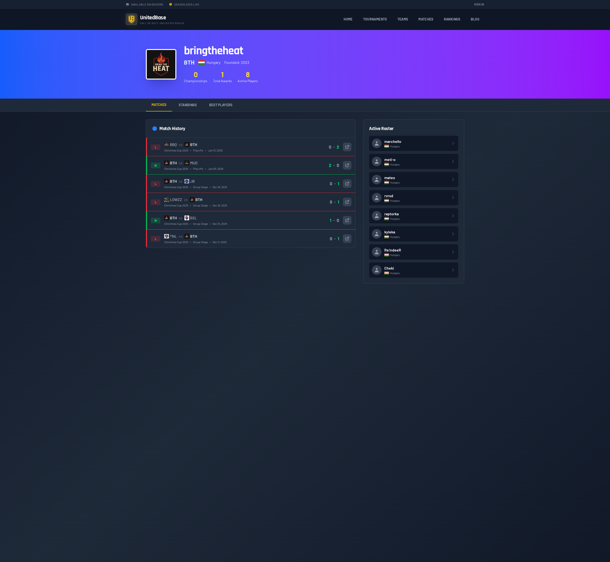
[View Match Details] (347, 147)
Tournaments (375, 19)
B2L (193, 218)
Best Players (221, 105)
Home (348, 19)
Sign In (479, 4)
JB (192, 181)
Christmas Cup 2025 (176, 150)
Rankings (452, 19)
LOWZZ (176, 199)
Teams (402, 19)
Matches (425, 19)
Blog (475, 19)
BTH (193, 144)
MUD (194, 163)
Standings (188, 105)
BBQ (173, 144)
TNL (173, 236)
